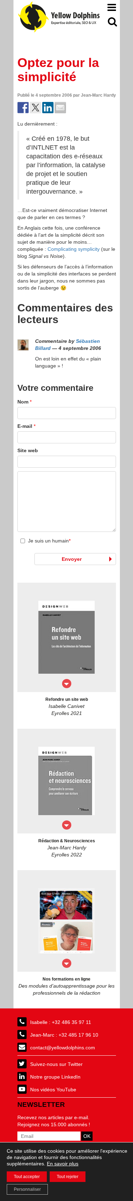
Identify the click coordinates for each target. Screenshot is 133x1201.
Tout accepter (27, 1176)
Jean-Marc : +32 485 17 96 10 (64, 1035)
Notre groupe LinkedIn (55, 1077)
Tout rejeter (67, 1176)
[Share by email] (60, 107)
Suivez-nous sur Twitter (56, 1064)
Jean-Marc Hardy (98, 95)
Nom (24, 402)
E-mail (26, 426)
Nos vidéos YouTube (53, 1089)
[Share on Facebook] (23, 107)
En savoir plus (62, 1163)
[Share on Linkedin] (48, 107)
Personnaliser (27, 1189)
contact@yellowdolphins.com (62, 1047)
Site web (27, 450)
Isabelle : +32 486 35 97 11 (60, 1022)
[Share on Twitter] (35, 107)
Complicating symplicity (74, 249)
